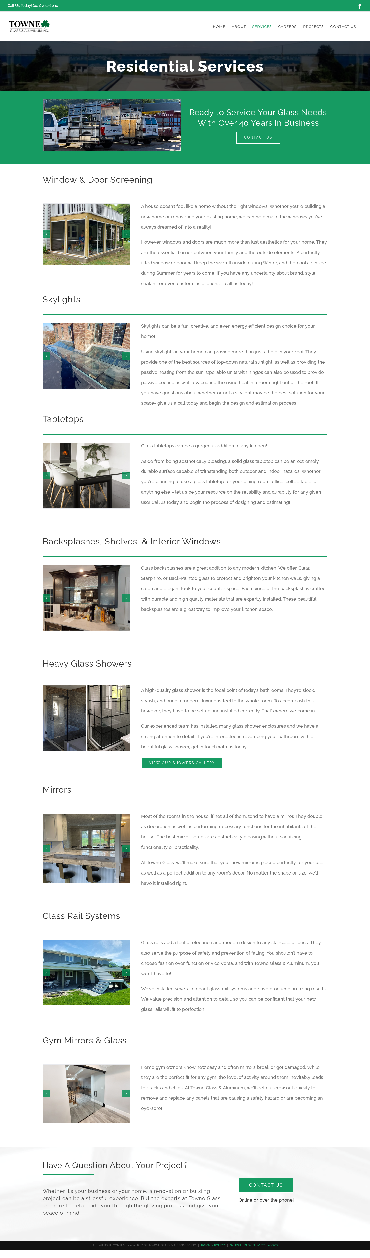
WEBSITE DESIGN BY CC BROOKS (254, 1245)
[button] (46, 234)
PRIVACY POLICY (213, 1245)
